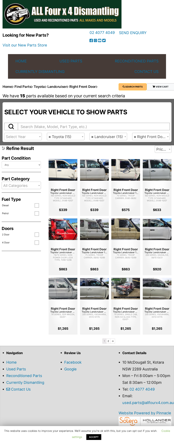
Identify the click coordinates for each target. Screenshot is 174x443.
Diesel (5, 205)
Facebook (73, 362)
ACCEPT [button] (94, 437)
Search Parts (134, 86)
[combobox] (23, 136)
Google (70, 369)
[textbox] (23, 136)
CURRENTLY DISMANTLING (40, 71)
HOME (21, 61)
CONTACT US (146, 71)
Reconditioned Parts (24, 375)
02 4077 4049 (102, 32)
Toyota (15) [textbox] (59, 136)
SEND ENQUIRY (133, 33)
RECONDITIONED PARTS (137, 61)
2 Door (5, 234)
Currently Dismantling (25, 382)
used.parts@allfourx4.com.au (148, 402)
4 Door (6, 242)
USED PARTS (70, 61)
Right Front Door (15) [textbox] (152, 136)
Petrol (5, 213)
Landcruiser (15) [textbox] (107, 136)
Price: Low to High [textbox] (163, 149)
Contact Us (20, 389)
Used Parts (16, 369)
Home (11, 362)
